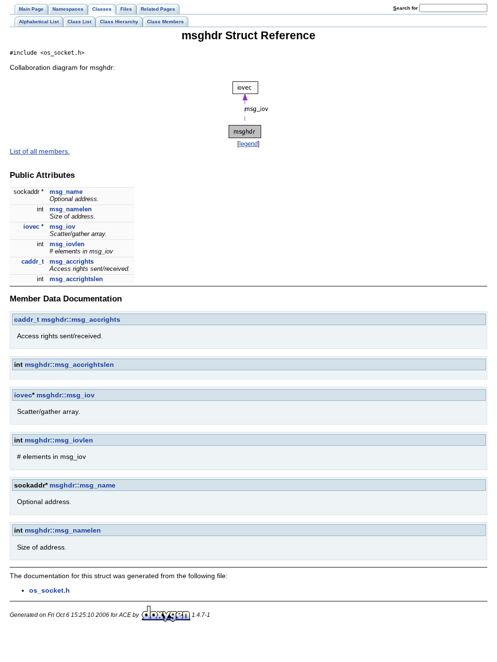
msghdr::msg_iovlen (59, 440)
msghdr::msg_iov (65, 395)
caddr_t (32, 261)
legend (248, 143)
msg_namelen (71, 209)
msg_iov (62, 226)
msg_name (66, 191)
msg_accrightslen (76, 279)
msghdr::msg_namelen (63, 530)
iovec (31, 226)
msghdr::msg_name (83, 485)
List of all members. (40, 151)
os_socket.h (49, 590)
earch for (406, 8)
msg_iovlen (67, 244)
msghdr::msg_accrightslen (69, 364)
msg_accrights (72, 261)
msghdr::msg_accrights (80, 319)
